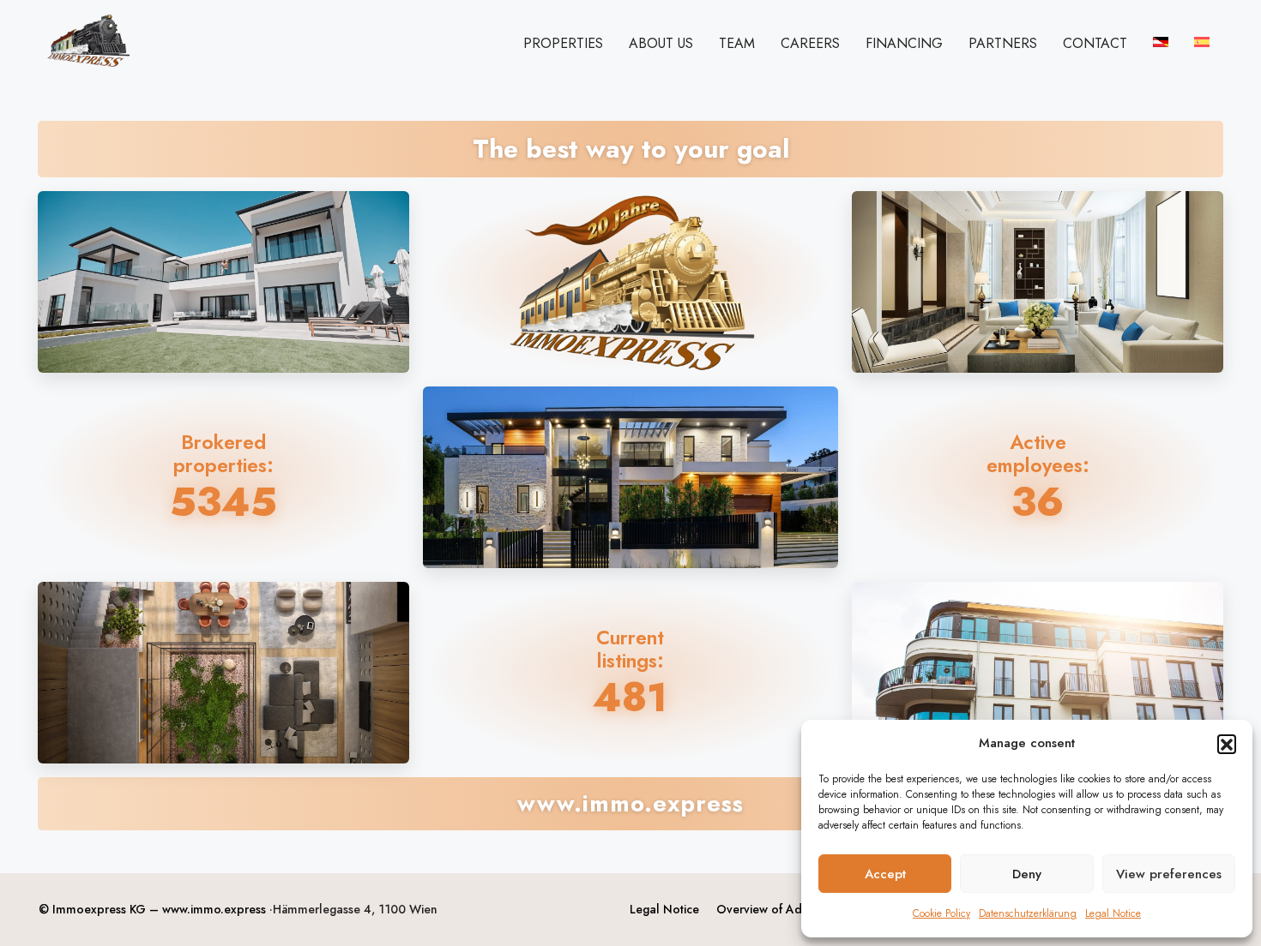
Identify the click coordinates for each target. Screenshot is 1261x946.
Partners (1002, 43)
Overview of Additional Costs (796, 909)
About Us (661, 43)
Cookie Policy (941, 913)
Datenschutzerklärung (1028, 913)
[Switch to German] (1160, 42)
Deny (1026, 874)
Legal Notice (1113, 913)
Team (737, 43)
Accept (885, 874)
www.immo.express (214, 909)
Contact (1095, 43)
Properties (563, 43)
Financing (904, 43)
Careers (810, 43)
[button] (1226, 743)
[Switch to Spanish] (1201, 42)
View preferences (1169, 874)
